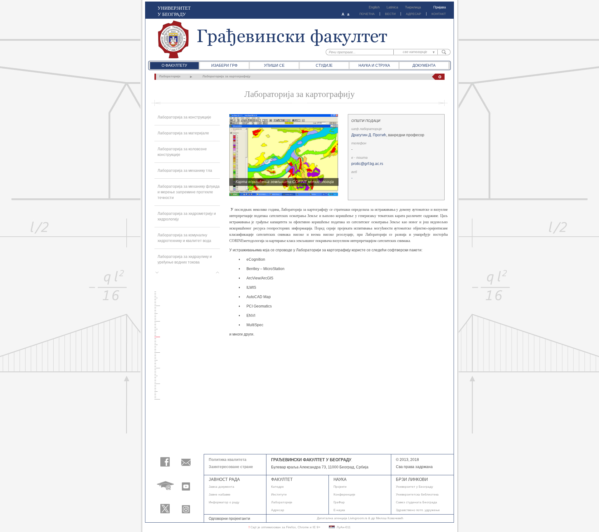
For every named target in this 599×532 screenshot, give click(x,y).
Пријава (439, 7)
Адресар (277, 510)
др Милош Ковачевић (387, 518)
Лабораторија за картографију (226, 76)
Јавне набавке (220, 494)
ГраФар (339, 502)
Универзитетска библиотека (417, 494)
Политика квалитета (227, 459)
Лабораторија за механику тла (185, 170)
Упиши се (274, 65)
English (374, 7)
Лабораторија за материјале (183, 133)
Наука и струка (374, 65)
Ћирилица (413, 7)
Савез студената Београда (416, 502)
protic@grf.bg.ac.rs (367, 164)
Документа (424, 65)
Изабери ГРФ (224, 65)
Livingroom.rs (357, 518)
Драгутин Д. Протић (368, 135)
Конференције (344, 494)
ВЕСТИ (390, 14)
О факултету (174, 65)
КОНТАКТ (438, 14)
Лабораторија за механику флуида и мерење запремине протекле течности (189, 192)
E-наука (339, 510)
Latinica (392, 7)
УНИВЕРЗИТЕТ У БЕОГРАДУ (174, 11)
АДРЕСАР (413, 14)
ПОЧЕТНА (367, 14)
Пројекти (340, 486)
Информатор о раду (224, 502)
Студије (324, 65)
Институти (279, 494)
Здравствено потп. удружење (418, 510)
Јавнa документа (221, 486)
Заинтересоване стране (231, 467)
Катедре (277, 486)
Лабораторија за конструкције (184, 117)
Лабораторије (170, 76)
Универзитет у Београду (414, 486)
